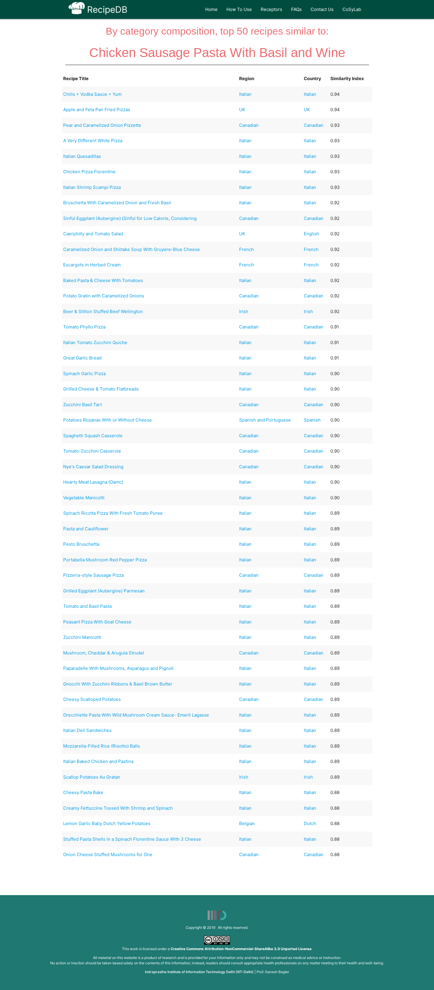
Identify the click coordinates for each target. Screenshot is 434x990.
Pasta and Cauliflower (86, 529)
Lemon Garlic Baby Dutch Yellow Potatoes (107, 823)
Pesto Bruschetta (81, 544)
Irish (243, 311)
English (311, 233)
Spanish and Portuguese (265, 420)
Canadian (249, 125)
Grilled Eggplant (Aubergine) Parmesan (104, 591)
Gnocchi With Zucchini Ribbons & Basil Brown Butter (117, 684)
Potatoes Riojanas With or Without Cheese (107, 420)
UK (242, 109)
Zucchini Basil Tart (82, 404)
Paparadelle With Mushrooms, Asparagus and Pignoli (118, 668)
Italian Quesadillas (82, 156)
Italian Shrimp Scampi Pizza (92, 187)
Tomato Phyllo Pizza (84, 327)
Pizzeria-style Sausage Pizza (93, 575)
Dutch (310, 823)
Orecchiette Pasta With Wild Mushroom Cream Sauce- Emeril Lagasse (136, 715)
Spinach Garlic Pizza (84, 373)
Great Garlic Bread (82, 358)
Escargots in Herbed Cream (92, 265)
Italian (245, 94)
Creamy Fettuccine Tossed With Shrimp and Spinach (118, 808)
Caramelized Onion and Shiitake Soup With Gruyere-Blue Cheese (131, 249)
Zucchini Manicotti (82, 637)
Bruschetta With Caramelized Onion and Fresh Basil (117, 202)
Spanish (312, 420)
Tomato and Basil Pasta (87, 606)
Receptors (271, 9)
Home (211, 9)
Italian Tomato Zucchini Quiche (95, 342)
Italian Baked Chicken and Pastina (98, 761)
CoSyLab (351, 9)
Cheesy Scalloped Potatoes (92, 699)
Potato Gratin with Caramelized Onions (103, 296)
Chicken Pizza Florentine (89, 171)
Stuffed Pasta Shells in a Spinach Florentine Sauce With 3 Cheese (132, 839)
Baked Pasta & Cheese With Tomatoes (103, 280)
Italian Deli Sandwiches (87, 730)
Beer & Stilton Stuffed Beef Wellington (103, 311)
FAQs (296, 9)
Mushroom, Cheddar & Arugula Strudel (103, 653)
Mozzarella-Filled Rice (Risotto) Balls (101, 746)
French (246, 249)
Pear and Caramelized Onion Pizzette (102, 125)
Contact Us (322, 9)
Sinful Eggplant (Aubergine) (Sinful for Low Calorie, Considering (130, 218)
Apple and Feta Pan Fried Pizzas (96, 109)
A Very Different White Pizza (92, 140)
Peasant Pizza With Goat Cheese (97, 622)
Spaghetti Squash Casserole (93, 435)
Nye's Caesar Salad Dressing (93, 466)
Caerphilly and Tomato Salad (93, 233)
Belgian (247, 823)
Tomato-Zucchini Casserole (92, 451)
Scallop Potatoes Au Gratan (91, 777)
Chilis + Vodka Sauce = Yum (92, 94)
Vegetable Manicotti (84, 497)
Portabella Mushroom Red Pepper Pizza (105, 560)
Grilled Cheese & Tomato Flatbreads (101, 389)
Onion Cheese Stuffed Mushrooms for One (107, 854)
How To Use (239, 9)
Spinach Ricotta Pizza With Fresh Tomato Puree (113, 513)
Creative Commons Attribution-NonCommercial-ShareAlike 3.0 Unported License (241, 949)
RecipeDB (106, 9)
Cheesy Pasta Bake (83, 792)
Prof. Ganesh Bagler (273, 972)
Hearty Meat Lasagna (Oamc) (93, 482)
